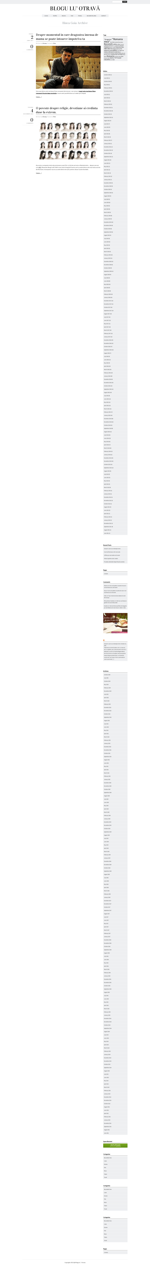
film (120, 47)
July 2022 (106, 124)
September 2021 (107, 156)
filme (122, 47)
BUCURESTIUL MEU (91, 15)
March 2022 (106, 137)
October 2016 (107, 346)
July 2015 (106, 395)
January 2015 (107, 415)
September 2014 (107, 428)
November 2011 (107, 523)
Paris (121, 54)
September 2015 (107, 389)
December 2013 (107, 458)
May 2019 (106, 245)
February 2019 (107, 255)
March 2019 (106, 251)
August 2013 (107, 471)
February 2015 (107, 412)
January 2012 (107, 520)
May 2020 (106, 206)
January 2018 (107, 297)
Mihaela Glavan (107, 54)
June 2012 (106, 510)
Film (54, 43)
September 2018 (107, 271)
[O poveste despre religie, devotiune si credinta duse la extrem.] (68, 162)
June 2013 (106, 477)
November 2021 (107, 150)
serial (119, 56)
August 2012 (107, 507)
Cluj (114, 45)
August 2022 (107, 120)
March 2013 (106, 487)
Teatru (105, 1174)
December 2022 (107, 107)
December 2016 (107, 340)
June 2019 (106, 242)
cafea (118, 44)
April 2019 (106, 248)
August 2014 (107, 431)
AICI (40, 167)
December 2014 (107, 418)
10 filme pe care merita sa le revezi (112, 555)
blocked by (115, 1145)
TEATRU (55, 15)
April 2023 (106, 98)
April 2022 (106, 134)
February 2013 (107, 490)
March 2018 (106, 291)
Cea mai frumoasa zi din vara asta (112, 552)
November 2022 (107, 111)
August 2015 (107, 392)
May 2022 (106, 130)
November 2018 (107, 264)
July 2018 (106, 278)
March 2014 (106, 448)
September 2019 (107, 232)
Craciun (106, 47)
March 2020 (106, 212)
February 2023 (107, 104)
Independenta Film (117, 49)
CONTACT (103, 15)
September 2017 (107, 310)
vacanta (107, 59)
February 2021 (107, 176)
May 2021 (106, 166)
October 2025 (107, 75)
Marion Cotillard (114, 53)
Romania (110, 56)
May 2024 (106, 84)
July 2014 (106, 435)
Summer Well (107, 58)
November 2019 (107, 225)
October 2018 (107, 268)
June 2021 (106, 163)
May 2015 (106, 402)
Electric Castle (112, 47)
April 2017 (106, 327)
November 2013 (107, 461)
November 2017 (107, 304)
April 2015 (106, 405)
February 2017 (107, 333)
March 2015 (106, 409)
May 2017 (106, 323)
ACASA (46, 15)
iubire (115, 50)
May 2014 (106, 441)
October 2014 (107, 425)
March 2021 (106, 173)
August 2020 (107, 196)
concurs (121, 46)
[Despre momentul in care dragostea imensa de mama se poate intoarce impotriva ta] (68, 88)
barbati (116, 42)
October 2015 (107, 386)
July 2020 (106, 199)
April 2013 (106, 484)
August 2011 (107, 530)
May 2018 (106, 284)
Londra (116, 52)
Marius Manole (122, 53)
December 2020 (107, 183)
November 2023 (107, 91)
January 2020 (107, 219)
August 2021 (107, 160)
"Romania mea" (113, 40)
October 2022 (107, 114)
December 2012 (107, 497)
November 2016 (107, 343)
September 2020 (107, 192)
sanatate (116, 56)
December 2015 (107, 379)
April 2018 (106, 287)
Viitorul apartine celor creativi (111, 558)
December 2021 (107, 147)
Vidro (105, 596)
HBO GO (109, 49)
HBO (105, 49)
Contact (106, 573)
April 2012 (106, 513)
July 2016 (106, 356)
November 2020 (107, 186)
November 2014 (107, 422)
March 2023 (106, 101)
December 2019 (107, 222)
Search (124, 1)
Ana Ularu (112, 42)
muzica (113, 54)
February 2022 (107, 140)
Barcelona (120, 42)
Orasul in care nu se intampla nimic (112, 548)
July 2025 (106, 78)
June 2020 (106, 202)
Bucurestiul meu (108, 1158)
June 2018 (106, 281)
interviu (106, 50)
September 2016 (107, 350)
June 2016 (106, 359)
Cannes (122, 44)
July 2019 (106, 238)
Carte (105, 1161)
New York (117, 54)
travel (119, 58)
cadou (115, 44)
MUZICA (64, 15)
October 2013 (107, 464)
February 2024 (107, 88)
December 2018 (107, 261)
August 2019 (107, 235)
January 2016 (107, 376)
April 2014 (106, 445)
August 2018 (107, 274)
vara (111, 59)
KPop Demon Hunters (109, 601)
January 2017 (107, 337)
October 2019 (107, 228)
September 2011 (107, 526)
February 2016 (107, 373)
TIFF (115, 58)
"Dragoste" (108, 39)
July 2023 (106, 94)
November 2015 (107, 382)
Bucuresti (108, 44)
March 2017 (106, 330)
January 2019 (107, 258)
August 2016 (107, 353)
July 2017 (106, 317)
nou (106, 640)
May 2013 (106, 481)
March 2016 (106, 369)
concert (117, 46)
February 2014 (107, 451)
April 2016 (106, 366)
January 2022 (107, 143)
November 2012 (107, 500)
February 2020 (107, 215)
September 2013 (107, 468)
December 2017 (107, 300)
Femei (117, 47)
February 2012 (107, 517)
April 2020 (106, 209)
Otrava (45, 43)
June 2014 (106, 438)
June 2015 (106, 399)
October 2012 (107, 504)
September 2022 (107, 117)
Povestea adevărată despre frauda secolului (114, 562)
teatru (112, 58)
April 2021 (106, 169)
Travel (105, 1177)
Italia (110, 50)
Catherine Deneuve (108, 46)
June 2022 (106, 127)
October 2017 (107, 307)
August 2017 (107, 314)
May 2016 (106, 363)
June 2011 (106, 533)
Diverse (105, 1164)
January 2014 (107, 454)
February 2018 (107, 294)
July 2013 (106, 474)
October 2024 (107, 81)
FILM (72, 15)
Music (105, 1171)
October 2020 (107, 189)
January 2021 (107, 179)
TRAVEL (80, 15)
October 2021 (107, 153)
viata (113, 59)
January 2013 (107, 494)
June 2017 (106, 320)
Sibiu (122, 56)
